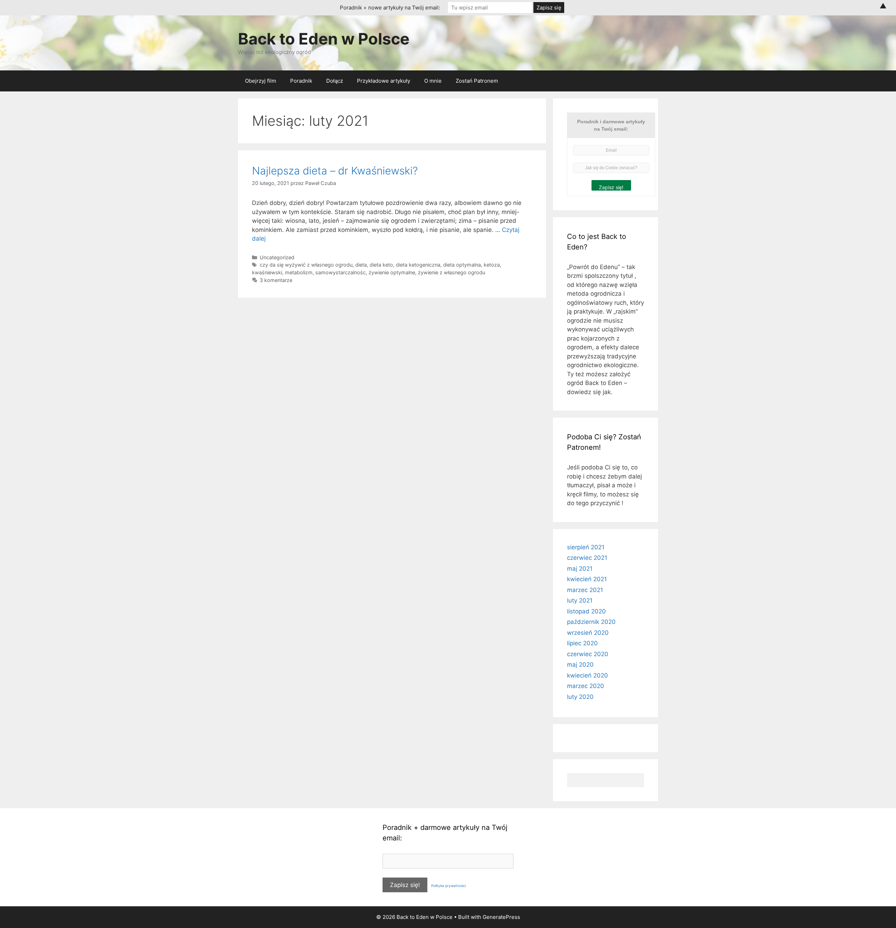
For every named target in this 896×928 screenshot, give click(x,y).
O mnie (433, 80)
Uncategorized (277, 257)
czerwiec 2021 (587, 557)
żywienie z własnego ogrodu (451, 272)
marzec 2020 (585, 685)
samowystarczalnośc (340, 272)
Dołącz (334, 80)
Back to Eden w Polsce (324, 38)
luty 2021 (580, 600)
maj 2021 (580, 568)
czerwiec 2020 (587, 654)
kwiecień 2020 (587, 675)
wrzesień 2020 (588, 632)
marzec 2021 (585, 589)
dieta (361, 265)
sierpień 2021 (585, 547)
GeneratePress (501, 917)
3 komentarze (276, 280)
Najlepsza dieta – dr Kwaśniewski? (335, 170)
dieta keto (381, 265)
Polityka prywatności (447, 886)
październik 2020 (591, 621)
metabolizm (299, 272)
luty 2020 (580, 696)
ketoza (492, 265)
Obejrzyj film (260, 80)
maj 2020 (580, 664)
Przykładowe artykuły (383, 80)
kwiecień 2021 (587, 579)
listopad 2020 (586, 611)
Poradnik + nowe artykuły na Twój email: (390, 7)
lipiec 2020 (582, 643)
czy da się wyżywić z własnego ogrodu (306, 265)
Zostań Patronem (477, 80)
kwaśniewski (267, 272)
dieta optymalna (462, 265)
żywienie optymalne (392, 272)
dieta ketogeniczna (418, 265)
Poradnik (301, 80)
